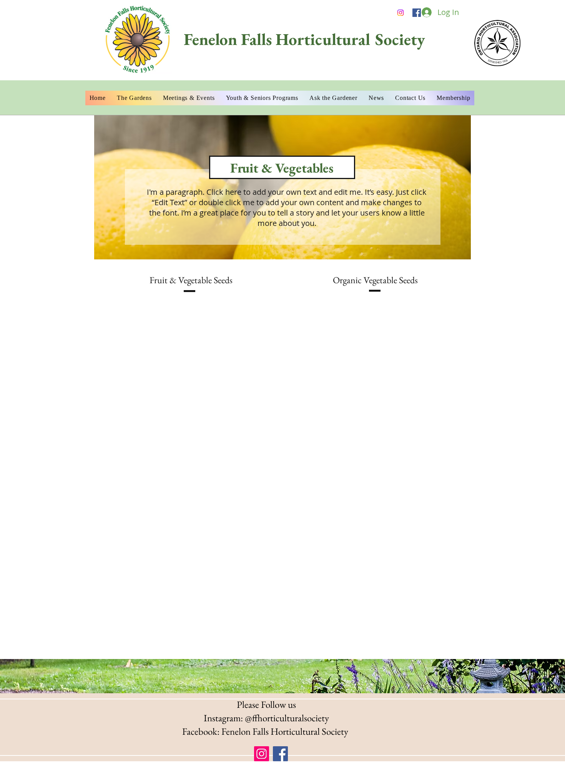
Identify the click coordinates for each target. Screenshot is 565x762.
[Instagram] (261, 753)
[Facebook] (416, 12)
